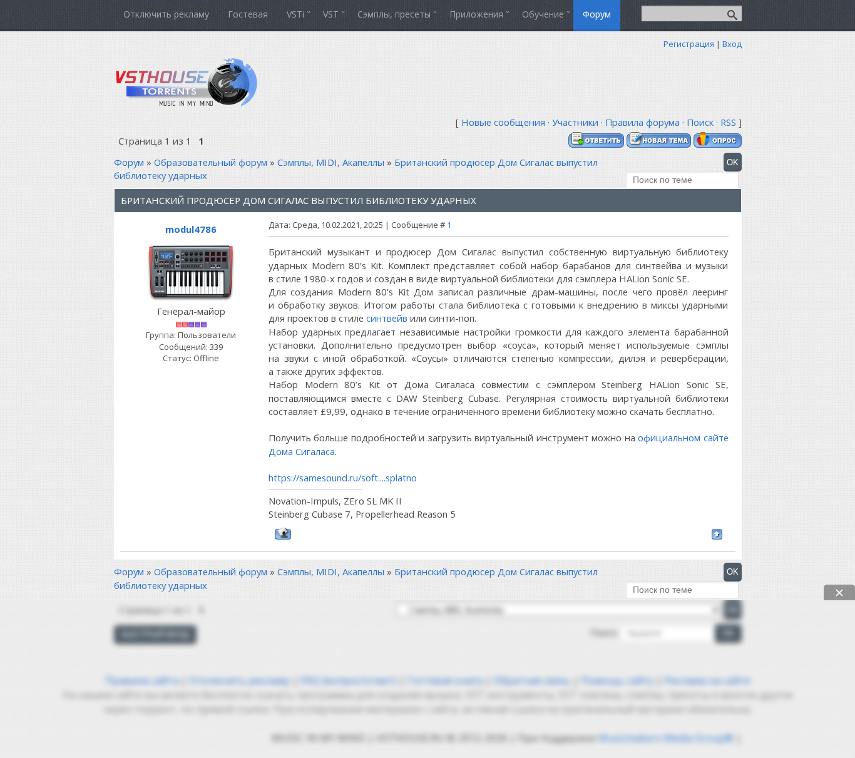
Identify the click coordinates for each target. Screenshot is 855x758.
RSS (728, 122)
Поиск (700, 122)
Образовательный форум (210, 162)
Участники (575, 122)
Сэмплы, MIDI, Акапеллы (330, 162)
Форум (129, 162)
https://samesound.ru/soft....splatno (343, 477)
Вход (732, 43)
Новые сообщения (503, 122)
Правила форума (642, 122)
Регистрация (688, 43)
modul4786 (191, 229)
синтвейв (386, 318)
